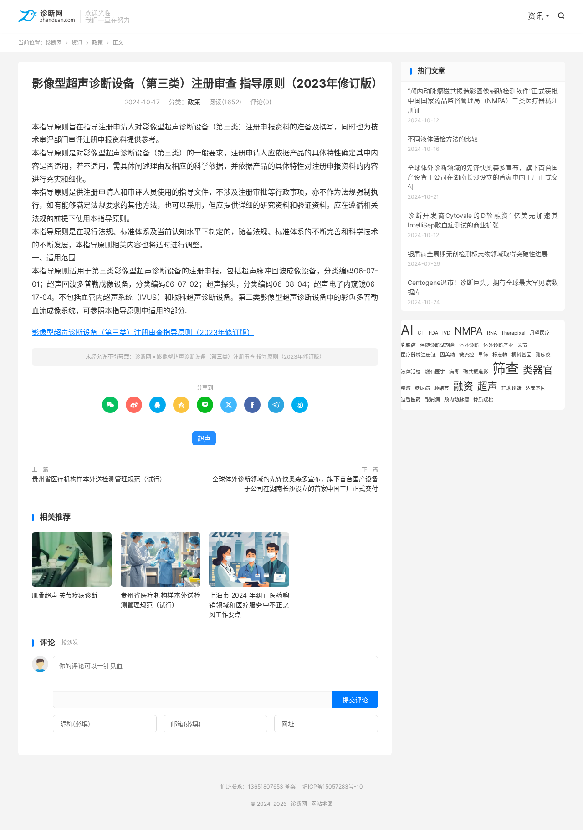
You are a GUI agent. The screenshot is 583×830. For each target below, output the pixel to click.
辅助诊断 (511, 388)
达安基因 (536, 388)
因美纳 (447, 355)
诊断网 (46, 16)
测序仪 (543, 355)
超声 (204, 438)
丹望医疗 (540, 333)
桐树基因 (521, 355)
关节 (522, 345)
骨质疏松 (483, 399)
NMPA (469, 331)
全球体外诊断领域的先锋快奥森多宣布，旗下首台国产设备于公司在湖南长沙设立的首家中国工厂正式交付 (295, 483)
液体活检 (411, 372)
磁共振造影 (475, 372)
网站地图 (322, 803)
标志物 (499, 355)
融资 (463, 386)
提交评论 (355, 700)
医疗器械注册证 (418, 355)
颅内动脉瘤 (456, 399)
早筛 (483, 355)
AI (407, 330)
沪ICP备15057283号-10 (332, 786)
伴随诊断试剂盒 (437, 345)
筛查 (505, 368)
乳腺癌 (408, 345)
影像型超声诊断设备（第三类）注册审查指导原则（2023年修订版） (143, 332)
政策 (97, 42)
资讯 (535, 16)
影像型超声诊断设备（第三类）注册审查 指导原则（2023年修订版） (207, 83)
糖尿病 (422, 388)
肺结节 (441, 388)
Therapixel (513, 333)
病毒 (454, 372)
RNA (492, 333)
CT (421, 333)
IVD (446, 333)
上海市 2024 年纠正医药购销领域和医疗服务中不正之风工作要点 (249, 604)
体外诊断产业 (498, 345)
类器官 (538, 370)
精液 (406, 388)
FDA (433, 333)
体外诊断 (469, 345)
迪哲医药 (411, 399)
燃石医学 (435, 372)
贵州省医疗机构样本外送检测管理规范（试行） (99, 479)
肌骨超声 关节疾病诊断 (64, 595)
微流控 (466, 355)
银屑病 (432, 399)
